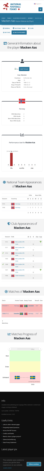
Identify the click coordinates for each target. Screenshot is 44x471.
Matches (7, 32)
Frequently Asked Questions (11, 427)
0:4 (37, 306)
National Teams (20, 28)
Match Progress (19, 32)
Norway (17, 204)
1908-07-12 (5, 313)
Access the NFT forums (9, 430)
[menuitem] (25, 349)
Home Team (19, 300)
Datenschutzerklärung (9, 439)
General (7, 28)
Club (12, 237)
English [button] (38, 4)
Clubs (32, 28)
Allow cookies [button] (34, 464)
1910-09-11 (5, 306)
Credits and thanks (8, 433)
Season (4, 199)
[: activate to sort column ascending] (3, 236)
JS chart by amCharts (12, 151)
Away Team (28, 300)
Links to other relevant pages (11, 424)
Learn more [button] (7, 468)
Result (37, 300)
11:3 (37, 313)
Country (14, 199)
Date (3, 300)
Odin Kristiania (19, 275)
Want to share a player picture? (12, 436)
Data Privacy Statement (9, 442)
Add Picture (24, 69)
